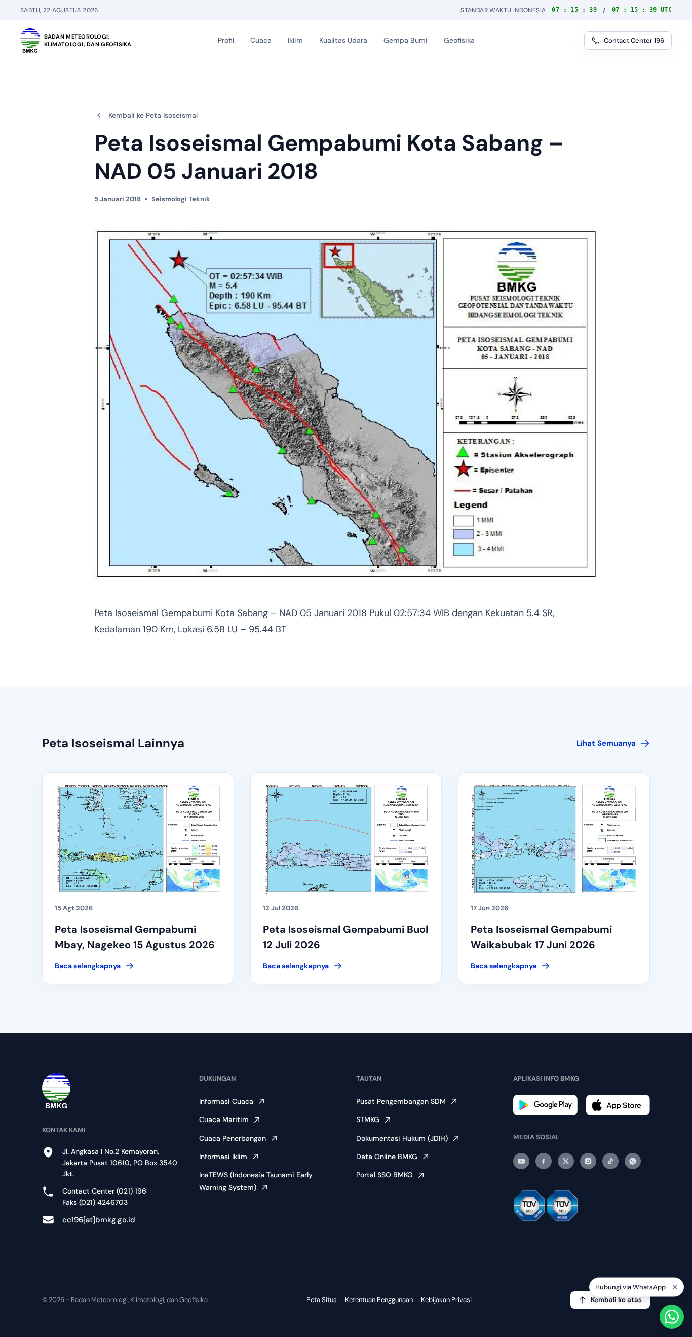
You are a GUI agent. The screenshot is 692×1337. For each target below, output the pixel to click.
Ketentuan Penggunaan (379, 1299)
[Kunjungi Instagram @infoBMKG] (588, 1161)
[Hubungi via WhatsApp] (672, 1317)
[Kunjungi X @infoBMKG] (566, 1161)
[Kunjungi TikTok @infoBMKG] (610, 1161)
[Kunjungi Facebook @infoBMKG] (543, 1161)
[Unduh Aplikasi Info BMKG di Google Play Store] (545, 1105)
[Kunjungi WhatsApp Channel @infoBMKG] (633, 1161)
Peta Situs (321, 1299)
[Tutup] (675, 1291)
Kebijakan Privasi (446, 1299)
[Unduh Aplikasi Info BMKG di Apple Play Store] (618, 1105)
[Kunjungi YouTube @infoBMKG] (521, 1161)
